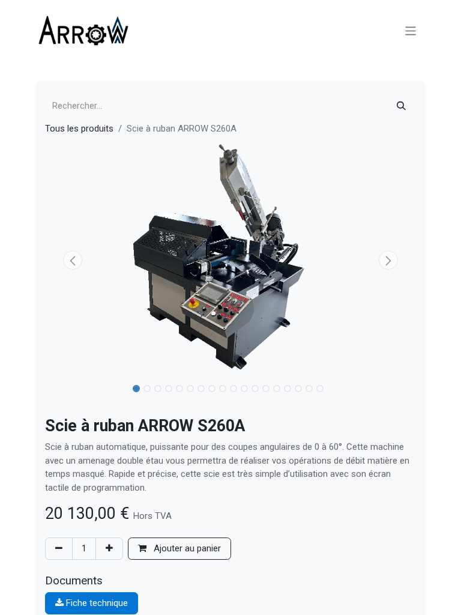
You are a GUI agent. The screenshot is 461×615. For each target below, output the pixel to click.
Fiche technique (96, 603)
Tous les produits (79, 128)
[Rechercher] (401, 106)
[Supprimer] (59, 549)
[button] (73, 260)
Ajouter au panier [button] (186, 548)
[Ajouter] (109, 549)
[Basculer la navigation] (411, 30)
